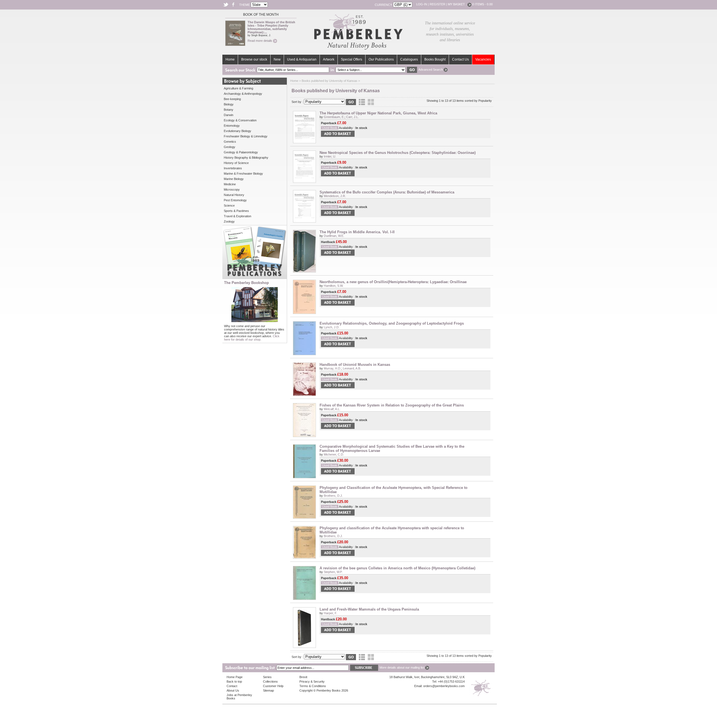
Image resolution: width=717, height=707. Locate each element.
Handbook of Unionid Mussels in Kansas (355, 364)
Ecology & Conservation (240, 120)
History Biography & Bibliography (246, 157)
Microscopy (232, 189)
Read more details (260, 40)
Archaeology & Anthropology (243, 93)
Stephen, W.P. (333, 572)
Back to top (234, 681)
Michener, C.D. (334, 454)
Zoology (229, 221)
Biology (229, 104)
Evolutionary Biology (237, 131)
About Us (233, 690)
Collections (270, 681)
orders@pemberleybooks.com (444, 686)
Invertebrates (233, 168)
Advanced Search (431, 69)
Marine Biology (234, 179)
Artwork (328, 59)
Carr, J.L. (352, 117)
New (277, 59)
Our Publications (381, 59)
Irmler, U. (330, 156)
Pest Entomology (235, 200)
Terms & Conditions (312, 686)
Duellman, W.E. (334, 235)
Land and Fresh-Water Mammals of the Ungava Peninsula (369, 609)
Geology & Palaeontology (241, 152)
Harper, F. (330, 613)
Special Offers (351, 59)
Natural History (234, 195)
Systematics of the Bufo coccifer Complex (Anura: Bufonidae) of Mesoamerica (387, 192)
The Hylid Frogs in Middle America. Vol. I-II (357, 232)
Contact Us (460, 59)
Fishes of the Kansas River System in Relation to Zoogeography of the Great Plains (392, 405)
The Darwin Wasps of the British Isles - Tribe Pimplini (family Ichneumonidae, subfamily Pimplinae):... (271, 27)
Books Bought (435, 59)
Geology (229, 147)
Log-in (421, 4)
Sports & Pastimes (236, 210)
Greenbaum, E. (334, 117)
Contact (232, 686)
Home (230, 59)
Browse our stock (254, 59)
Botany (228, 109)
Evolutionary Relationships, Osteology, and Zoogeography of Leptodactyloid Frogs (392, 323)
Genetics (230, 141)
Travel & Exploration (237, 216)
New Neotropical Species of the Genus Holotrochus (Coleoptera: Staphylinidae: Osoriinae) (398, 153)
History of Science (236, 163)
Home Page (235, 677)
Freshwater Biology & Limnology (245, 136)
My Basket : (457, 4)
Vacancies (483, 59)
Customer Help (273, 686)
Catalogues (409, 59)
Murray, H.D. (332, 368)
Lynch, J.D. (331, 327)
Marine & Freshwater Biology (243, 173)
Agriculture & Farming (238, 88)
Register (437, 4)
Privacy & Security (312, 681)
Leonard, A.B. (352, 368)
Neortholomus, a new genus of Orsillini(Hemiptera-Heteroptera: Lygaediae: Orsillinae (393, 282)
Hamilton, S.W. (333, 285)
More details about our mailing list (402, 667)
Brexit (303, 677)
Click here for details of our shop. (252, 337)
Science (229, 205)
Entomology (232, 125)
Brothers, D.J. (333, 495)
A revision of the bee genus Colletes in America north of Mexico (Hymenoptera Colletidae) (397, 568)
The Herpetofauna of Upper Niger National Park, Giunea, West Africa (378, 113)
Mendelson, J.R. (335, 196)
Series (267, 677)
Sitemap (268, 690)
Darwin (228, 115)
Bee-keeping (232, 99)
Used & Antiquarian (301, 59)
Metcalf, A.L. (332, 409)
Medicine (230, 184)
